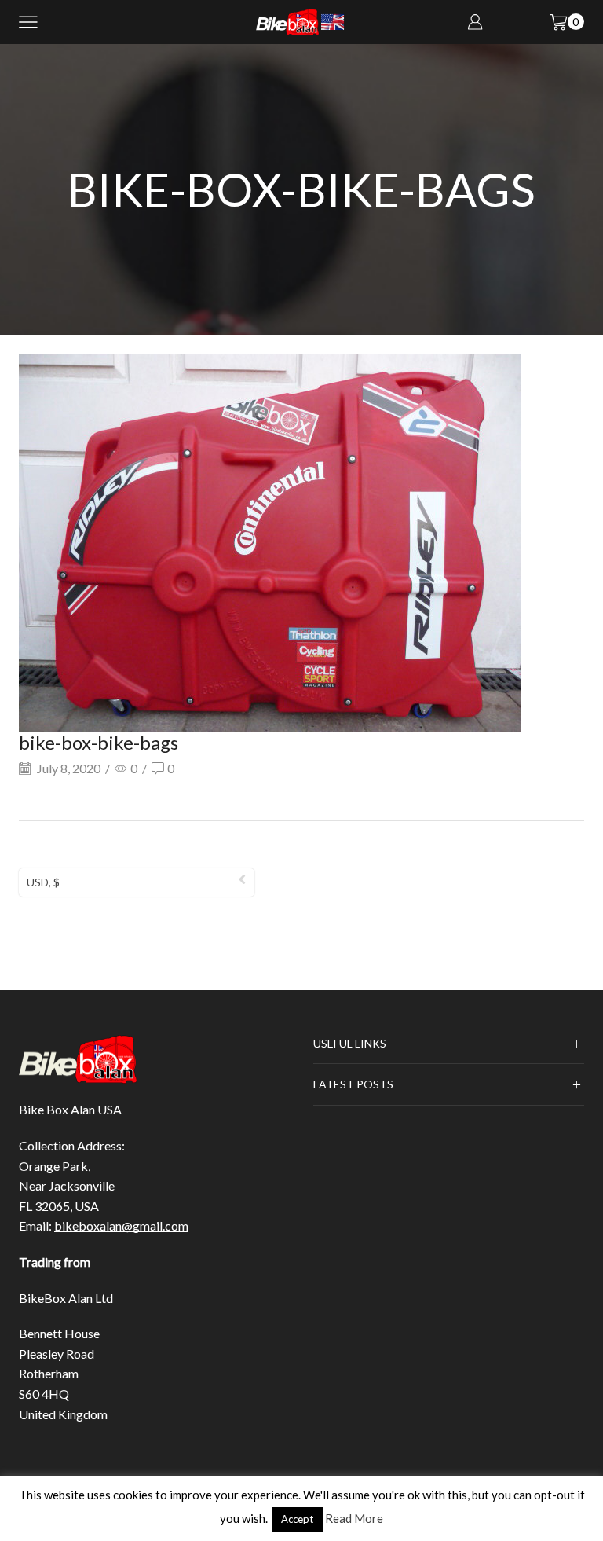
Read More (354, 1518)
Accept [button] (297, 1519)
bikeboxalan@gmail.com (121, 1225)
